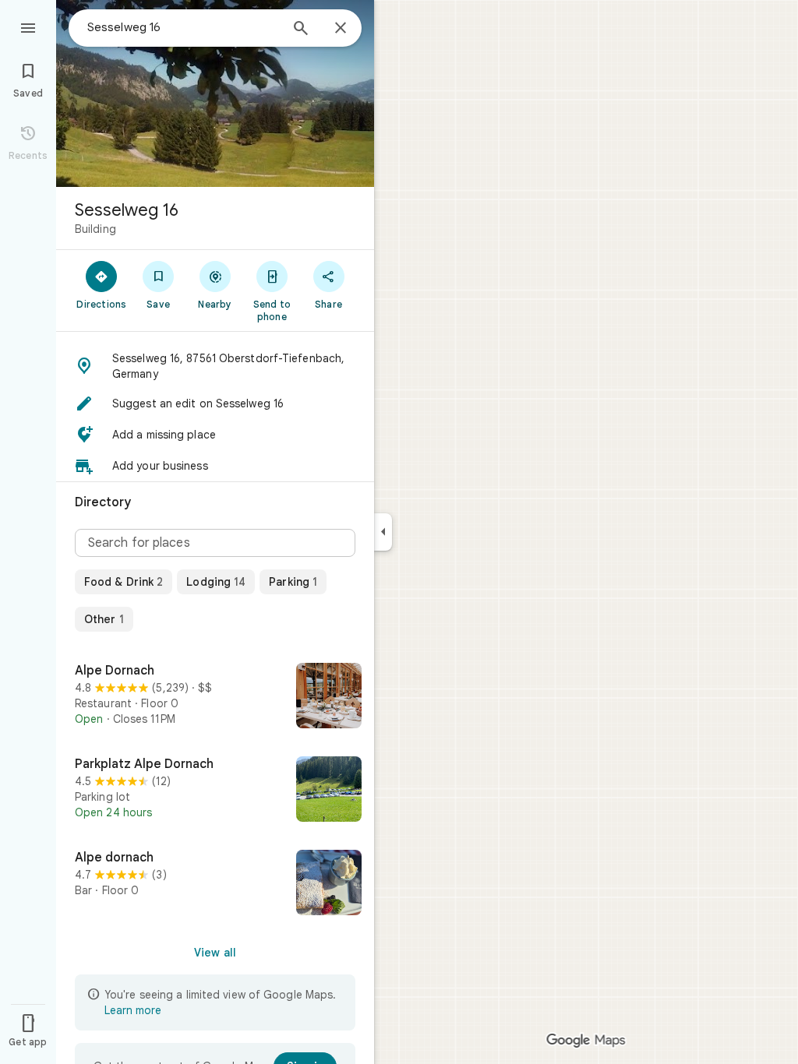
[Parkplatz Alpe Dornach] (215, 790)
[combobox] (183, 27)
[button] (215, 366)
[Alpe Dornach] (215, 697)
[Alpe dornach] (215, 884)
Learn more (132, 1010)
